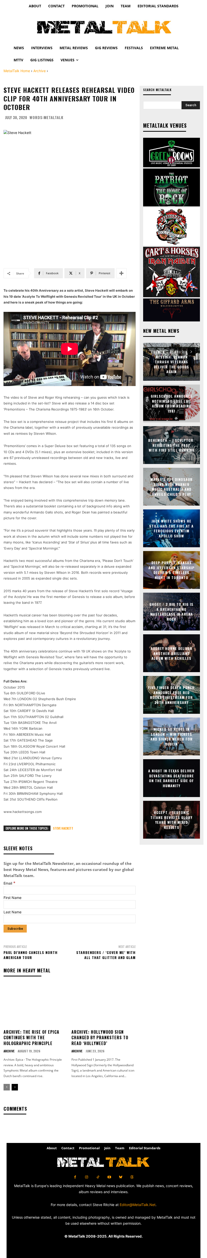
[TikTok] (97, 1177)
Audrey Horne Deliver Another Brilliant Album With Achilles (171, 653)
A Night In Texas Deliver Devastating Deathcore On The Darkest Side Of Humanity (171, 778)
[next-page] (15, 1087)
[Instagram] (86, 1177)
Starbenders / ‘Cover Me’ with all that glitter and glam (106, 955)
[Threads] (131, 1177)
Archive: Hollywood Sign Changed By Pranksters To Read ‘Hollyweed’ (99, 1037)
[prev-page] (7, 1087)
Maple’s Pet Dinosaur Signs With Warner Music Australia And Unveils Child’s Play (171, 487)
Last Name (12, 912)
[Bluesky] (120, 1177)
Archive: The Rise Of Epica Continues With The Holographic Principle (31, 1037)
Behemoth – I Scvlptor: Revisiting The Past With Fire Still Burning (171, 445)
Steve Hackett (63, 828)
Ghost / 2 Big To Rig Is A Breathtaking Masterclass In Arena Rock (171, 611)
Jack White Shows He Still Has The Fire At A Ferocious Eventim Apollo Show (171, 528)
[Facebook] (75, 1177)
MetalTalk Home (17, 71)
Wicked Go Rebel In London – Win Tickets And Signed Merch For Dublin (171, 736)
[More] (121, 273)
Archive (39, 71)
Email (9, 883)
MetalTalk (53, 117)
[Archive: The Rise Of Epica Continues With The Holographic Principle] (36, 1004)
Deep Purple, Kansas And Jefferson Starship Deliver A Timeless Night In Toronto (171, 570)
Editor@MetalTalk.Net (138, 1204)
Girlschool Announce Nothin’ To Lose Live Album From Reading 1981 (171, 403)
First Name (12, 897)
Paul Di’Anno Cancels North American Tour (31, 955)
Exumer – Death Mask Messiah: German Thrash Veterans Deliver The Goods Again (171, 361)
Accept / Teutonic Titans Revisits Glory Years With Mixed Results (171, 820)
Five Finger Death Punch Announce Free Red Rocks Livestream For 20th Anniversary (171, 695)
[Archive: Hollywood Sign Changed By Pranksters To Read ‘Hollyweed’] (103, 1004)
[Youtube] (109, 1177)
